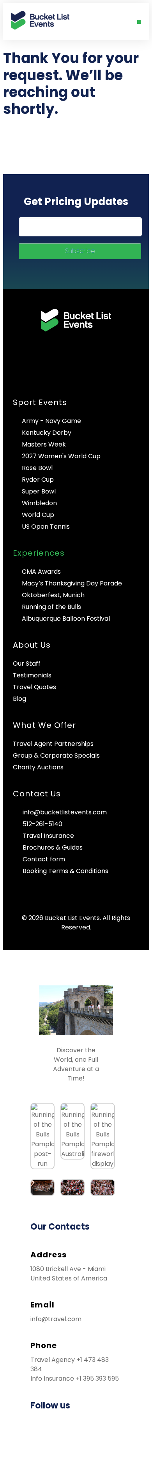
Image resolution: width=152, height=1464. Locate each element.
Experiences (39, 552)
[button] (139, 22)
